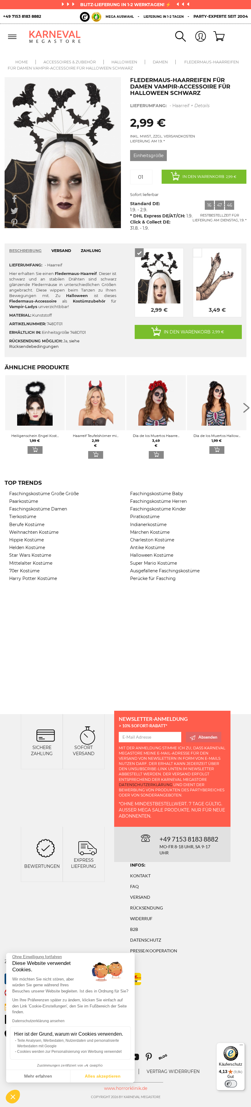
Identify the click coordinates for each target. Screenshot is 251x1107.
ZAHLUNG (91, 250)
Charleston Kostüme (152, 540)
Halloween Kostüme (151, 555)
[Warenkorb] (216, 36)
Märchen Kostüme (150, 532)
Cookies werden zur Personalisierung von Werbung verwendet (69, 1051)
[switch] (231, 1083)
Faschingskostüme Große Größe (44, 493)
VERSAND (61, 250)
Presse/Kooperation (153, 950)
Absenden (207, 737)
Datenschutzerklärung (145, 784)
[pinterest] (151, 1059)
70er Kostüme (24, 571)
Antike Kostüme (147, 547)
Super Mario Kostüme (153, 563)
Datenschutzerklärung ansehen (38, 1021)
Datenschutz (145, 940)
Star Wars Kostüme (30, 555)
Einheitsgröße (148, 155)
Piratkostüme (144, 516)
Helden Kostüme (27, 547)
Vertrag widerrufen (173, 1071)
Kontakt (140, 875)
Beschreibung (25, 250)
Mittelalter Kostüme (30, 563)
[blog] (165, 1059)
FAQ (134, 886)
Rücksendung (146, 907)
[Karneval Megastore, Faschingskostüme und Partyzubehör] (55, 37)
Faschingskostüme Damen (38, 509)
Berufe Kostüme (26, 524)
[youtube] (137, 1059)
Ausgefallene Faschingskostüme (165, 571)
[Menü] (241, 1046)
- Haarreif (170, 105)
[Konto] (196, 37)
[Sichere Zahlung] (45, 735)
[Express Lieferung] (87, 847)
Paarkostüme (23, 501)
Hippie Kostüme (26, 540)
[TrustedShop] (90, 17)
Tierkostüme (22, 516)
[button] (13, 1096)
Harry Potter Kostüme (33, 578)
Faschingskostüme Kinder (158, 509)
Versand (140, 897)
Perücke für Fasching (153, 578)
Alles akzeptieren (103, 1076)
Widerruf (141, 918)
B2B (134, 929)
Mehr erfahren (38, 1076)
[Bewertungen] (45, 847)
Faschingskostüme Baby (156, 493)
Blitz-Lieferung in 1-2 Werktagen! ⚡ (126, 4)
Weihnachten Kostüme (33, 532)
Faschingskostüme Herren (158, 501)
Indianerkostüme (148, 524)
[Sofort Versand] (87, 735)
